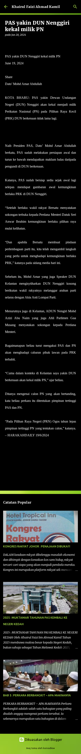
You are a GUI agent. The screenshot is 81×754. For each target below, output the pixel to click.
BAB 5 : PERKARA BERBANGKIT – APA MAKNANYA (37, 695)
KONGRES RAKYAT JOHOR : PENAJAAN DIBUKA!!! (36, 546)
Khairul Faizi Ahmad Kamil (36, 7)
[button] (7, 43)
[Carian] (75, 7)
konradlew (49, 748)
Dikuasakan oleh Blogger (43, 739)
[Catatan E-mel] (7, 442)
